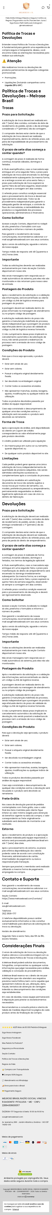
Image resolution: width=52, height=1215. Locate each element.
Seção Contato (8, 1053)
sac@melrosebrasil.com (18, 239)
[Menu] (4, 8)
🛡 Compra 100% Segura (12, 1075)
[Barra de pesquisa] (43, 8)
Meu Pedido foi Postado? (12, 1043)
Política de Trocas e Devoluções (15, 1059)
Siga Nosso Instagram (11, 1032)
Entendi (16, 1209)
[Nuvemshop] (26, 1197)
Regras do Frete (8, 1064)
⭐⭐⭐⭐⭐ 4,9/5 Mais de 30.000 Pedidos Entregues (24, 1027)
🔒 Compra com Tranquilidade (15, 1069)
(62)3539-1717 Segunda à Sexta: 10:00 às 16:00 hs (23, 1111)
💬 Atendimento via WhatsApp (15, 1080)
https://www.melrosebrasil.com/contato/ (22, 898)
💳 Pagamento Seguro (11, 1091)
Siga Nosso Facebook (11, 1038)
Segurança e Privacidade (13, 1048)
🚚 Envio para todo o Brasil (13, 1085)
